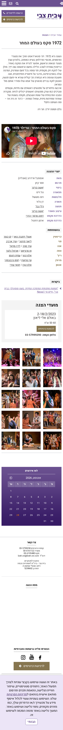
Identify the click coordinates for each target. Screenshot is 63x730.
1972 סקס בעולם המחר (40, 43)
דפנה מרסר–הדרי (35, 216)
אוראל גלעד (12, 251)
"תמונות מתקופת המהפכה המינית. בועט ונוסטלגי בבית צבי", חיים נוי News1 (31, 290)
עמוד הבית (56, 35)
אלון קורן (27, 265)
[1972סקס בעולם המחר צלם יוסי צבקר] (52, 357)
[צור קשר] (10, 4)
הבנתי (31, 722)
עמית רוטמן (14, 255)
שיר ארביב (11, 241)
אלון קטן (27, 255)
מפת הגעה (31, 585)
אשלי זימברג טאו (23, 237)
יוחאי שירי (15, 265)
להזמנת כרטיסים (46, 329)
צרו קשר (31, 542)
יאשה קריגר (38, 187)
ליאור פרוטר (25, 241)
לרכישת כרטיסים (15, 19)
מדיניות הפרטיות (17, 694)
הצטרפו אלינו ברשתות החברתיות (31, 649)
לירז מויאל (15, 246)
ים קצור (7, 237)
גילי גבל (40, 206)
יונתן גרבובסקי (12, 260)
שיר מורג (27, 246)
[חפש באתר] (17, 3)
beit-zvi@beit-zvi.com (28, 555)
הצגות (45, 35)
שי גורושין (26, 260)
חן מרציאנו (26, 251)
